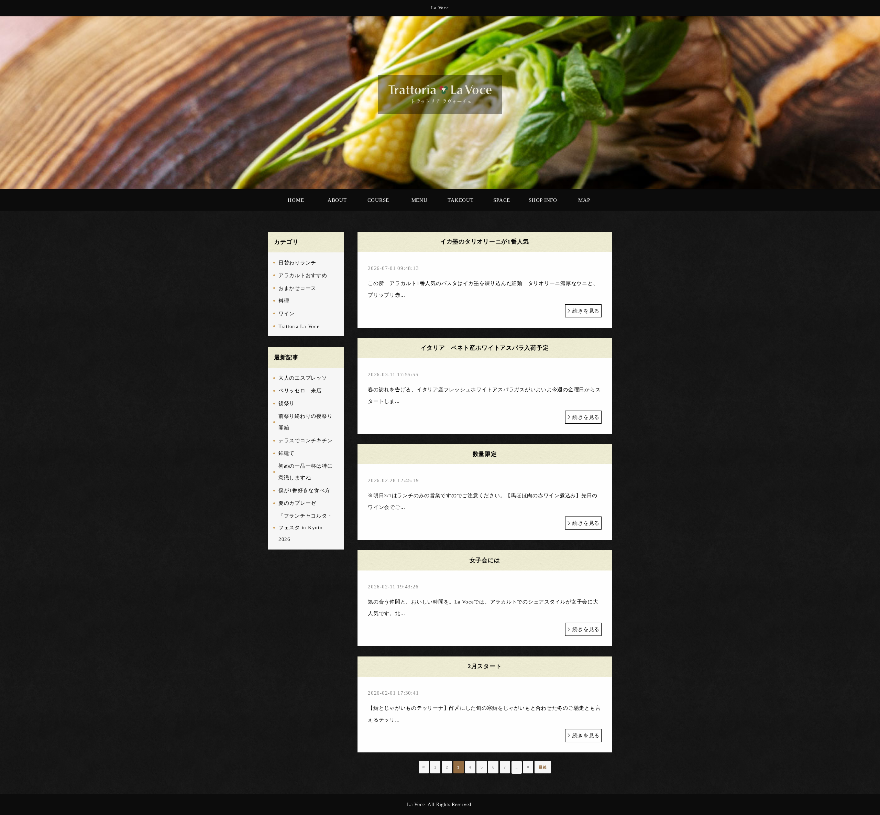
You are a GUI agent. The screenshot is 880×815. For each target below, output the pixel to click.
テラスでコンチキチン (305, 440)
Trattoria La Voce (299, 326)
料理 (283, 301)
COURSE (378, 200)
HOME (296, 200)
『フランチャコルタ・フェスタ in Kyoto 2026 (305, 527)
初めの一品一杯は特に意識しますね (305, 471)
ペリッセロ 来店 (300, 390)
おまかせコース (297, 288)
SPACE (501, 200)
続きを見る (586, 311)
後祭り (286, 403)
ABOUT (337, 200)
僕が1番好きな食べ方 (304, 490)
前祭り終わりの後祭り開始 (305, 422)
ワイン (286, 313)
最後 (543, 767)
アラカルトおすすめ (302, 275)
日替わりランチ (297, 262)
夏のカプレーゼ (297, 503)
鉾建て (286, 453)
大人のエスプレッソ (302, 378)
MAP (584, 200)
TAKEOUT (460, 200)
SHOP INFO (543, 200)
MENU (419, 200)
